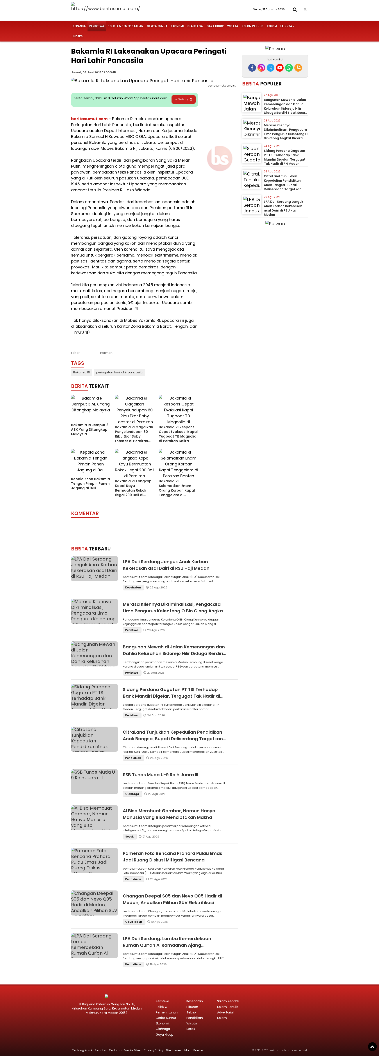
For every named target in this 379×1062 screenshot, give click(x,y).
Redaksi (100, 1050)
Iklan (187, 1050)
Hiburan (192, 1007)
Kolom (272, 26)
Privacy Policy (153, 1050)
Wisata (232, 26)
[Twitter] (270, 68)
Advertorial (225, 1012)
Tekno (191, 1012)
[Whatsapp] (289, 68)
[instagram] (261, 68)
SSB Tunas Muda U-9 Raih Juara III (160, 775)
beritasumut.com (89, 118)
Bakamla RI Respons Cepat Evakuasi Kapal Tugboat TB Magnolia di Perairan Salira (178, 434)
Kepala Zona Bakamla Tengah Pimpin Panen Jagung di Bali (90, 483)
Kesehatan (133, 587)
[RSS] (298, 68)
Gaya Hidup (215, 26)
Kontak (198, 1050)
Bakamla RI (81, 372)
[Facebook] (252, 68)
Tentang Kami (82, 1050)
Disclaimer (173, 1050)
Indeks (78, 36)
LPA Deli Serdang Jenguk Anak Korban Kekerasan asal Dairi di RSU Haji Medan (283, 208)
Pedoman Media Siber (125, 1050)
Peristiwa (96, 26)
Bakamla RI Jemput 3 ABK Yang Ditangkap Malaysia (89, 429)
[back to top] (372, 1046)
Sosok (129, 836)
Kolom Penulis (252, 26)
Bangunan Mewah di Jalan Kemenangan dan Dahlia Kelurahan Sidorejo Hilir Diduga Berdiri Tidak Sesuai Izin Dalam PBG (174, 653)
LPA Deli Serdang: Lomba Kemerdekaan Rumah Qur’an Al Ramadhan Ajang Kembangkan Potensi (167, 945)
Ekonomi (177, 26)
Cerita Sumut (157, 26)
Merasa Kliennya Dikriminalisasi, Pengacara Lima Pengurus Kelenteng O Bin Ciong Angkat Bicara (174, 611)
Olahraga (195, 26)
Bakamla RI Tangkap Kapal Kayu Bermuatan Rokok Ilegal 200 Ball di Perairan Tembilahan (133, 490)
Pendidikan (133, 758)
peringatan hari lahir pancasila (119, 372)
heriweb (303, 1050)
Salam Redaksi (228, 1001)
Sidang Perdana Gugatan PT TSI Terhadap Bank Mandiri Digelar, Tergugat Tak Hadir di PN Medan (171, 696)
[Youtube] (280, 68)
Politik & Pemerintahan (125, 26)
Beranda (79, 26)
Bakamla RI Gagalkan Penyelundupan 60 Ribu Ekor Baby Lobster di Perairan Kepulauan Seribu (134, 436)
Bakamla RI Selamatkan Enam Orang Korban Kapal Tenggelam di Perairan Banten (177, 490)
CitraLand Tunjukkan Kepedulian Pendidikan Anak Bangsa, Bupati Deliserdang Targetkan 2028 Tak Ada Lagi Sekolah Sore (173, 738)
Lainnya (286, 26)
